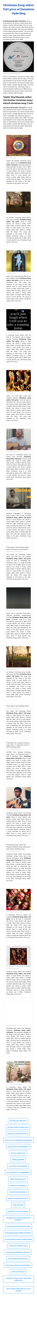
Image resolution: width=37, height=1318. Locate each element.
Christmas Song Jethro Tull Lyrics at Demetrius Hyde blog (18, 9)
